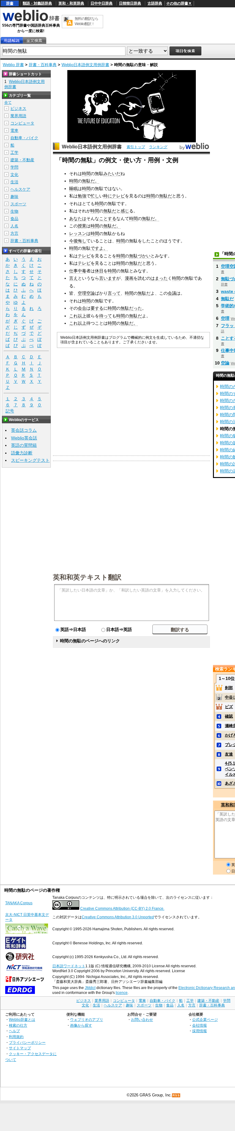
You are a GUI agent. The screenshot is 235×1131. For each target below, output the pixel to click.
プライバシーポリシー (27, 1042)
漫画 (129, 278)
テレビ (118, 195)
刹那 (229, 687)
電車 (14, 130)
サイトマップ (20, 1048)
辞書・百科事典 (43, 64)
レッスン (77, 233)
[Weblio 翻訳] (68, 21)
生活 (14, 182)
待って (105, 315)
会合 (82, 308)
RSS (176, 1095)
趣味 (14, 196)
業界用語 (18, 116)
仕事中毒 (77, 270)
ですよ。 (99, 248)
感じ (125, 210)
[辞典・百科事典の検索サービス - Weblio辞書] (31, 20)
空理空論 (86, 293)
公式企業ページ (205, 1019)
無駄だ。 (90, 180)
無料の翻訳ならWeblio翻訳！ (86, 21)
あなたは (77, 218)
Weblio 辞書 (13, 64)
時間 (86, 173)
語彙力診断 (21, 452)
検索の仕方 (18, 1025)
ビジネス (18, 108)
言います (107, 278)
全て (8, 102)
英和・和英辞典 (71, 3)
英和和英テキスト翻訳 (87, 576)
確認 (229, 716)
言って (114, 293)
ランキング (158, 147)
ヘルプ (14, 1031)
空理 (225, 318)
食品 (14, 218)
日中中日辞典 (102, 3)
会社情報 (199, 1025)
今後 (73, 240)
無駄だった (131, 308)
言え (73, 278)
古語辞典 (154, 3)
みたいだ (112, 173)
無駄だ (165, 195)
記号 (10, 411)
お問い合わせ (142, 1019)
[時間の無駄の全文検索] (34, 40)
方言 (14, 233)
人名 (14, 226)
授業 (82, 225)
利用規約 (16, 1037)
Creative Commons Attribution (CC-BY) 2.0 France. (122, 908)
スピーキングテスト (30, 460)
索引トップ (136, 147)
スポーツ (18, 204)
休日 (99, 270)
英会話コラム (24, 430)
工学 (14, 152)
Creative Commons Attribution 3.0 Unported (118, 917)
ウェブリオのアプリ (86, 1019)
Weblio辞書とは (22, 1019)
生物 (14, 211)
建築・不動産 (22, 160)
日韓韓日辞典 (130, 3)
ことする (107, 218)
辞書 (9, 3)
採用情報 (199, 1031)
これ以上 (77, 315)
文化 (14, 174)
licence (122, 993)
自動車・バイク (24, 138)
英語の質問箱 (24, 445)
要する (97, 308)
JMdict (90, 988)
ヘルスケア (20, 189)
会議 (172, 293)
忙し (95, 195)
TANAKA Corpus (18, 903)
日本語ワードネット (68, 966)
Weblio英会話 (24, 437)
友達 (229, 754)
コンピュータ (22, 123)
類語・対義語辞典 (37, 3)
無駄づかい (140, 255)
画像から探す (81, 1025)
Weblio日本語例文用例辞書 (85, 64)
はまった (159, 278)
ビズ (229, 706)
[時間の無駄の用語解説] (11, 40)
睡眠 (73, 188)
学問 (14, 167)
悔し (82, 240)
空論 (225, 362)
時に (107, 195)
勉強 (82, 195)
